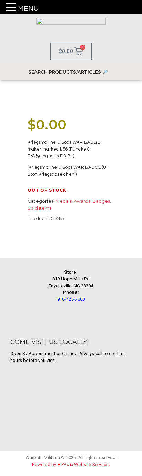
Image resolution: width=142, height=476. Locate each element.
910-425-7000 (71, 299)
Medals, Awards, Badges (82, 201)
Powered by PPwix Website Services (71, 464)
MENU (28, 8)
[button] (12, 7)
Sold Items (39, 208)
